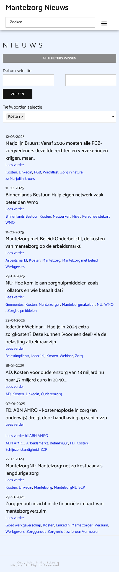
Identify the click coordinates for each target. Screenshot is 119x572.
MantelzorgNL (65, 488)
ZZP (44, 450)
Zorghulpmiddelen (22, 311)
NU (99, 305)
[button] (104, 23)
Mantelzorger (49, 305)
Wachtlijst (50, 172)
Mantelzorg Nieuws (37, 7)
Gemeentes (15, 305)
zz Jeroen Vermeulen (82, 532)
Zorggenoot (36, 532)
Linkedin (25, 172)
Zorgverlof (56, 532)
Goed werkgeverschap (23, 525)
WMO (10, 223)
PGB (37, 172)
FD (72, 443)
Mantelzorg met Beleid (80, 260)
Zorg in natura (71, 172)
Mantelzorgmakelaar (78, 305)
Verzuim (101, 525)
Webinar (66, 356)
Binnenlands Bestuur (22, 217)
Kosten (11, 172)
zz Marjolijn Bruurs (20, 179)
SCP (82, 488)
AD (8, 394)
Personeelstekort (96, 217)
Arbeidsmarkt (16, 260)
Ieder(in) (38, 356)
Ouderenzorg (51, 394)
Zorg (79, 356)
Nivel (76, 217)
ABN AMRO (15, 443)
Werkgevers (15, 267)
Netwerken (61, 217)
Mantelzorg (51, 260)
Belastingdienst (17, 356)
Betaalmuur (59, 443)
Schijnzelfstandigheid (22, 450)
